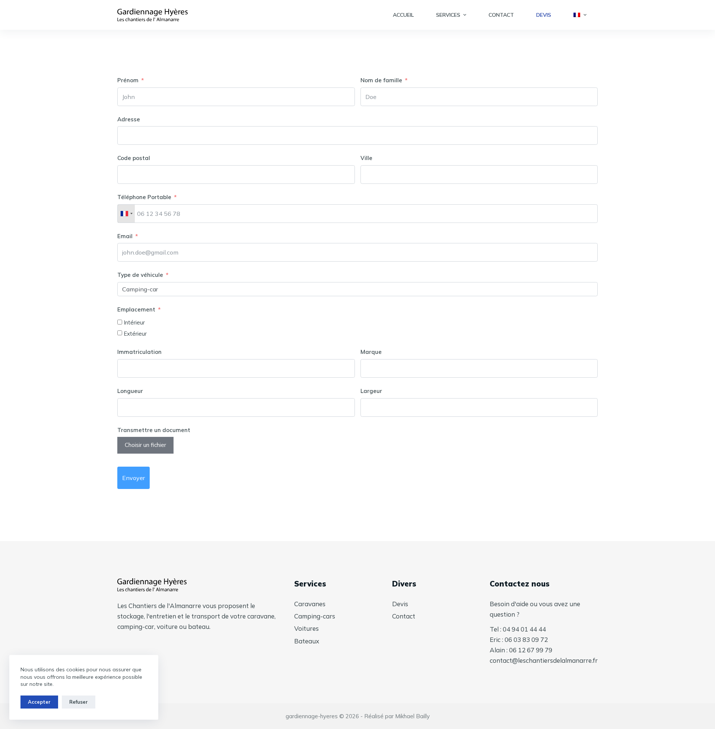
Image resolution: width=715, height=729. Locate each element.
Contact (403, 616)
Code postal (133, 158)
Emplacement (136, 309)
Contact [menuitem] (501, 15)
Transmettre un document (153, 430)
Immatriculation (139, 351)
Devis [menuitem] (543, 15)
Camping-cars (314, 616)
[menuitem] (580, 15)
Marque (371, 351)
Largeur (371, 390)
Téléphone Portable (144, 197)
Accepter (39, 702)
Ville (366, 158)
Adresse (128, 119)
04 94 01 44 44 (524, 629)
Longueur (130, 390)
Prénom (128, 80)
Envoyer (133, 478)
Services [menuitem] (448, 15)
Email (125, 236)
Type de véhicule (140, 274)
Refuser (78, 702)
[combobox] (126, 214)
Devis (400, 604)
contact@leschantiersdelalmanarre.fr (544, 660)
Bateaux (306, 641)
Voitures (306, 628)
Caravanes (309, 604)
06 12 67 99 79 (530, 650)
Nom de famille (381, 80)
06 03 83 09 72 (526, 639)
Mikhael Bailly (412, 716)
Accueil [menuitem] (403, 15)
